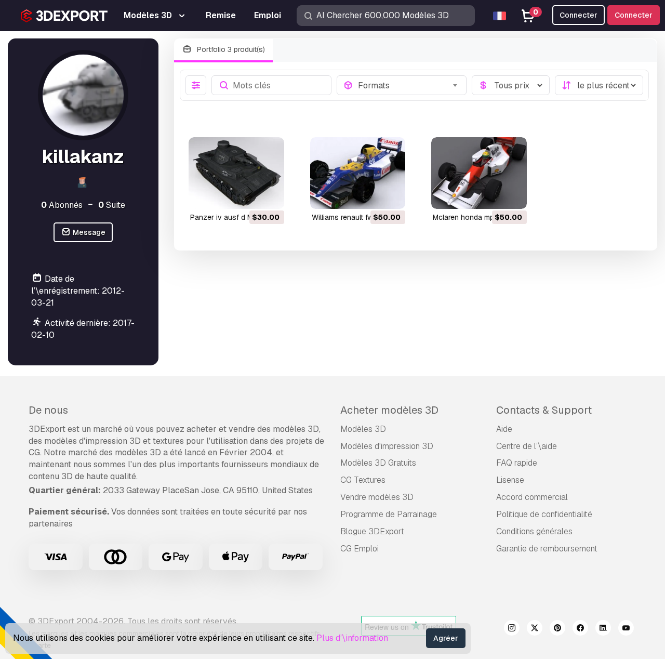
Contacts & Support (544, 410)
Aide (504, 429)
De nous (48, 410)
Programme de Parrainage (388, 514)
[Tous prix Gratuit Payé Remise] (511, 85)
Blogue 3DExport (372, 531)
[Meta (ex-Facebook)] (580, 629)
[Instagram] (511, 629)
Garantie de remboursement (546, 548)
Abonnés (62, 205)
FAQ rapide (516, 462)
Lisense (510, 480)
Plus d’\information (352, 637)
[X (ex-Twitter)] (534, 629)
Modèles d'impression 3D (386, 446)
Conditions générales (534, 531)
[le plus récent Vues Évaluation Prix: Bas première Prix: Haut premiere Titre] (599, 85)
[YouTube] (626, 629)
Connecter (634, 15)
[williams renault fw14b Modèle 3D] (358, 173)
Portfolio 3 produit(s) (230, 49)
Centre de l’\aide (526, 446)
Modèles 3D (363, 429)
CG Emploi (359, 548)
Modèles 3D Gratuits (378, 462)
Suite (111, 205)
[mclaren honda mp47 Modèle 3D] (479, 173)
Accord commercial (532, 497)
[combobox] (409, 85)
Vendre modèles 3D (377, 497)
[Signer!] (269, 194)
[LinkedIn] (603, 629)
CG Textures (362, 480)
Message (88, 232)
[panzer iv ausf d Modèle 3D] (236, 173)
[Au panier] (247, 194)
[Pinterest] (557, 629)
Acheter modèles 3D (389, 410)
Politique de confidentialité (544, 514)
